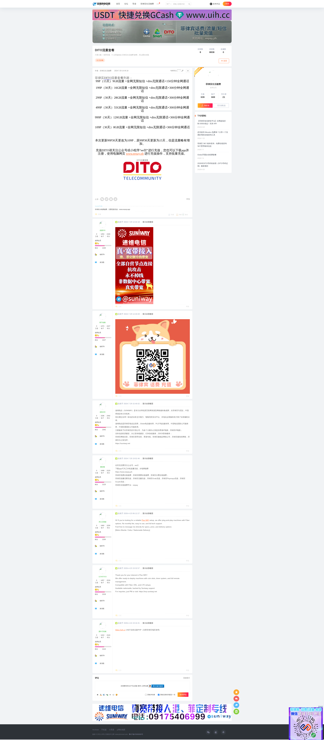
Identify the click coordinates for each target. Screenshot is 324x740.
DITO (107, 78)
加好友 (206, 105)
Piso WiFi (145, 520)
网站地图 (121, 730)
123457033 (103, 577)
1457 (102, 580)
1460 (102, 525)
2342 (108, 416)
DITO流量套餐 (104, 50)
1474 (102, 326)
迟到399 (102, 412)
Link (107, 694)
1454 (102, 234)
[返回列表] (236, 711)
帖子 (168, 4)
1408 (102, 470)
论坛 (126, 4)
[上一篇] (236, 699)
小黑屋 (111, 730)
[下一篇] (236, 705)
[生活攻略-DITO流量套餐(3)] (152, 356)
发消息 (102, 262)
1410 (102, 635)
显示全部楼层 (148, 222)
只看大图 (98, 55)
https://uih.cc (120, 630)
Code (113, 694)
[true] (189, 4)
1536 (102, 416)
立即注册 (145, 686)
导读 (134, 4)
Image (104, 694)
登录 (227, 4)
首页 (118, 4)
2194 (108, 234)
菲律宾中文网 (109, 734)
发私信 (223, 105)
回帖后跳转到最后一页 (167, 695)
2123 (108, 470)
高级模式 (186, 678)
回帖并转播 (151, 695)
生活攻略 (100, 60)
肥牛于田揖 (102, 631)
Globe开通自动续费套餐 (206, 155)
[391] (213, 75)
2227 (108, 326)
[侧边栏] (188, 70)
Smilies (116, 694)
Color (100, 694)
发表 (225, 61)
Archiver (95, 730)
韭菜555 (102, 230)
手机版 (104, 730)
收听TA (102, 254)
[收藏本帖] (236, 692)
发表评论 (183, 695)
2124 (108, 635)
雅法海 (102, 467)
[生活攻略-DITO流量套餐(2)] (134, 265)
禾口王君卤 (102, 522)
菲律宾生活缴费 (147, 4)
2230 (108, 525)
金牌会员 (98, 240)
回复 (99, 214)
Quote (110, 694)
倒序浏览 (107, 55)
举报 (188, 199)
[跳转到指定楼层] (182, 71)
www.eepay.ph (135, 153)
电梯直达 (173, 71)
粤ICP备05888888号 (136, 734)
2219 (108, 580)
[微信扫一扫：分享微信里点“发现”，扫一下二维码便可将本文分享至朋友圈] (102, 199)
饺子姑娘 (102, 322)
